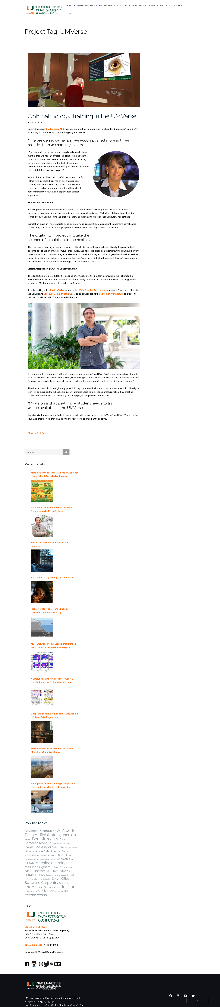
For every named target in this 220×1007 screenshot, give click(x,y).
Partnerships (105, 5)
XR (66, 891)
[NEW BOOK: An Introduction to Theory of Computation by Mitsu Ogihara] (42, 526)
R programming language (56, 875)
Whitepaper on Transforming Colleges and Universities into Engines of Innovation (53, 785)
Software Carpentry (41, 882)
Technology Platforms (143, 5)
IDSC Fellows (64, 855)
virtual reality (30, 891)
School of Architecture (111, 294)
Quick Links (177, 5)
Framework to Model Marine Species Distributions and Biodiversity (49, 611)
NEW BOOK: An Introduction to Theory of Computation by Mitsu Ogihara (52, 509)
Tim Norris (69, 886)
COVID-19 (66, 843)
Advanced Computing (41, 831)
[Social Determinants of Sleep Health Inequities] (42, 560)
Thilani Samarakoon (47, 887)
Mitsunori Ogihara (37, 867)
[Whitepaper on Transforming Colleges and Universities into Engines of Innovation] (42, 801)
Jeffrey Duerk (44, 859)
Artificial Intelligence (52, 834)
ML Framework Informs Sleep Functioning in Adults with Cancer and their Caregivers (53, 646)
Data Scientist (52, 851)
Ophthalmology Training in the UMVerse (82, 116)
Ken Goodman (59, 859)
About (68, 5)
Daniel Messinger (38, 847)
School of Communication (57, 294)
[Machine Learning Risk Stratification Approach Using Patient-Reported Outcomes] (42, 491)
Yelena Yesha (36, 895)
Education (122, 5)
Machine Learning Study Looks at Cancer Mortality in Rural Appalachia (52, 750)
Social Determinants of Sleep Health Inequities (49, 544)
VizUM (57, 891)
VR (62, 891)
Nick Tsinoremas (37, 871)
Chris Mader (57, 843)
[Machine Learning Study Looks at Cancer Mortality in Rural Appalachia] (42, 767)
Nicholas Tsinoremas (61, 867)
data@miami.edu (34, 945)
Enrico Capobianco (49, 855)
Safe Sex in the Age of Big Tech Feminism (52, 577)
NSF (56, 871)
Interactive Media (32, 859)
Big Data (60, 839)
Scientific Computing (43, 879)
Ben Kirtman (43, 838)
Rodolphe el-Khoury (35, 875)
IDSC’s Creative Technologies (93, 290)
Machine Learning (51, 863)
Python (63, 870)
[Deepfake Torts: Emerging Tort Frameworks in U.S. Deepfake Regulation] (42, 732)
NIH (52, 871)
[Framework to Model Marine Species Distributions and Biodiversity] (42, 627)
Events (163, 5)
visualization (44, 891)
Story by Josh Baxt (37, 433)
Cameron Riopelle (38, 843)
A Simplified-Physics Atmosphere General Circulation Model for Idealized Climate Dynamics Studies (52, 681)
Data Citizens (59, 847)
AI (59, 830)
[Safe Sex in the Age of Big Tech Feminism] (42, 592)
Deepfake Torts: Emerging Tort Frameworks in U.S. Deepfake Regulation (54, 716)
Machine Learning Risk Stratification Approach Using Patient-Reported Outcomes (54, 475)
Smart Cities (60, 878)
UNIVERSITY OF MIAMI (36, 927)
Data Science (34, 851)
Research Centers (85, 5)
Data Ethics (72, 848)
